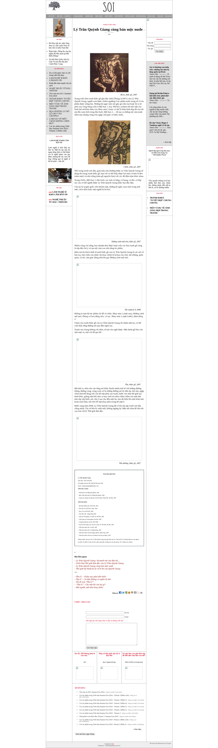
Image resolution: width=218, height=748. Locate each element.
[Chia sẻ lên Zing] (135, 593)
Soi (112, 744)
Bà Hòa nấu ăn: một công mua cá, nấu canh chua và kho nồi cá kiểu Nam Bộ (59, 45)
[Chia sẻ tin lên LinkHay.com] (132, 593)
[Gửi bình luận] (138, 593)
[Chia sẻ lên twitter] (123, 593)
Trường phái (141, 16)
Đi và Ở (51, 16)
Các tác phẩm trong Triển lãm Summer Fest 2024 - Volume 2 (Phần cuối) (103, 720)
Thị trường (118, 16)
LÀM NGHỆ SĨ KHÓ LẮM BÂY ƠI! (58, 79)
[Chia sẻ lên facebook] (120, 593)
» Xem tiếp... (137, 729)
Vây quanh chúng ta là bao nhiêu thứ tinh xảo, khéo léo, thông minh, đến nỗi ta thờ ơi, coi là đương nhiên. (159, 184)
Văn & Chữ (168, 16)
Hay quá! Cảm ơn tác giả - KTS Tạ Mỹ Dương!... (160, 127)
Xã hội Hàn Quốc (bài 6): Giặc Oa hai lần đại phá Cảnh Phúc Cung (59, 61)
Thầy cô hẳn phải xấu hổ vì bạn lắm (109, 654)
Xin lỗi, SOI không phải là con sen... (85, 654)
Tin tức (60, 16)
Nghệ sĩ (67, 16)
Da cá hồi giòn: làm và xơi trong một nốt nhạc (59, 74)
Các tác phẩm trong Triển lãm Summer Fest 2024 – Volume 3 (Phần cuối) (59, 128)
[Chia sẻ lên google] (126, 593)
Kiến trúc (108, 16)
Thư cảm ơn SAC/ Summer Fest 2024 (91, 692)
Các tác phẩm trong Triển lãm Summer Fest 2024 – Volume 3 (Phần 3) (103, 707)
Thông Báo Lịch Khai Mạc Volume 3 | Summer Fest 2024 (98, 716)
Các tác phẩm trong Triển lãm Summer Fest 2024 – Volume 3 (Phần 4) (103, 703)
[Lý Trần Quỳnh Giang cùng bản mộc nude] (59, 185)
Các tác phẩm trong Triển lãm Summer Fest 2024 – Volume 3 (100, 713)
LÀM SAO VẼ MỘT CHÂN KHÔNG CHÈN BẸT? (59, 121)
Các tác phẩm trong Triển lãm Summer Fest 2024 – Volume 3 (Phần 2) (103, 710)
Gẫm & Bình (78, 16)
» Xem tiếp (167, 142)
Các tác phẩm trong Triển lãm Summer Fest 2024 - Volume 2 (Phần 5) (102, 724)
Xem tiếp (159, 193)
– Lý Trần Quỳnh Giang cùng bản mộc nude (93, 566)
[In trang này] (141, 593)
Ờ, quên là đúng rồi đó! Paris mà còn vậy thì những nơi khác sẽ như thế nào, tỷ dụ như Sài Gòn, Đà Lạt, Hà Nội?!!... (159, 76)
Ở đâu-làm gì (130, 16)
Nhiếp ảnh (89, 16)
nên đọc (59, 187)
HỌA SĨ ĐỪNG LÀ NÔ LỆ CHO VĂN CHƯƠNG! (59, 113)
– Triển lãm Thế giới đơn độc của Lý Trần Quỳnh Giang (99, 563)
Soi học (160, 16)
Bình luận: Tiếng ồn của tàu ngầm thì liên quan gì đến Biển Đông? (60, 53)
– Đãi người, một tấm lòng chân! (88, 587)
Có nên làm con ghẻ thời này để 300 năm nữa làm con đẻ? (133, 654)
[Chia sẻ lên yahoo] (129, 593)
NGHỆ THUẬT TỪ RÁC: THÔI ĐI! (58, 200)
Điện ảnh (98, 16)
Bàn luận (151, 16)
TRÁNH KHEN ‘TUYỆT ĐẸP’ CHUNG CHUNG (60, 100)
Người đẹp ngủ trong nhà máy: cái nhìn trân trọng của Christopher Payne (159, 153)
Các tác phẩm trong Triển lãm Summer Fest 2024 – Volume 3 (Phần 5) (103, 700)
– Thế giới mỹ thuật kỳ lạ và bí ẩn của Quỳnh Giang (97, 568)
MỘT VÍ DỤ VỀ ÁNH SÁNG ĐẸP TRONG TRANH (58, 106)
